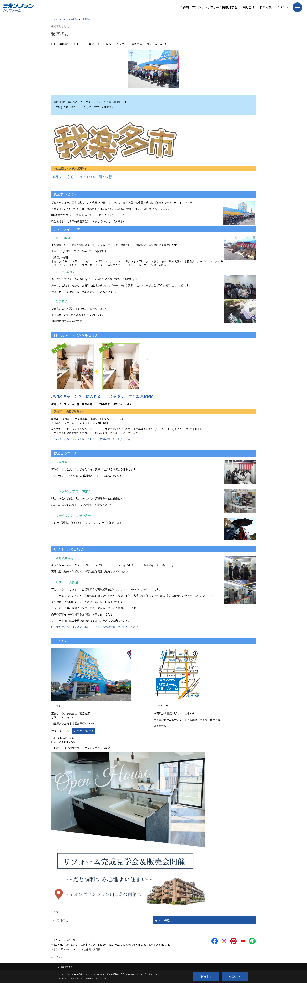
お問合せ (248, 7)
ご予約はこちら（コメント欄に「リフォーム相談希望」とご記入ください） (97, 627)
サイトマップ (60, 957)
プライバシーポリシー (132, 974)
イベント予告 (60, 920)
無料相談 (265, 7)
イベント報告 (162, 920)
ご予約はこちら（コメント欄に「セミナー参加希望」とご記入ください (92, 439)
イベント (282, 7)
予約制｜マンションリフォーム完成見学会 (208, 7)
